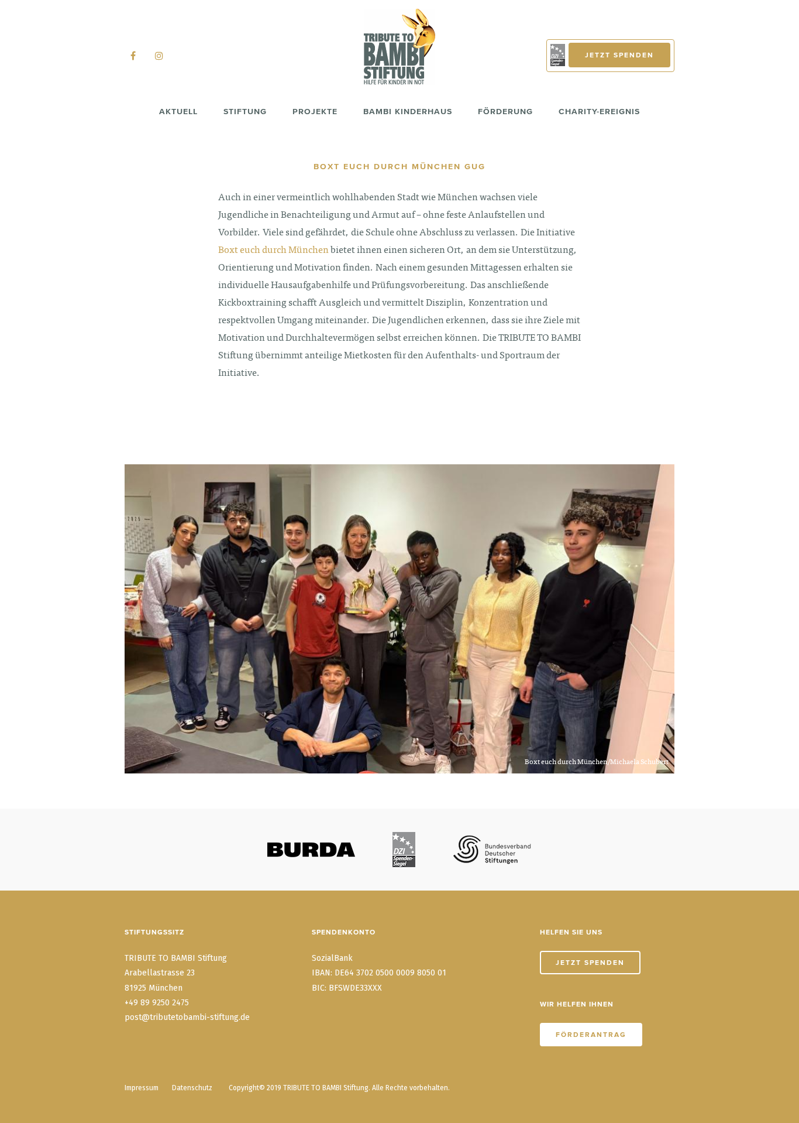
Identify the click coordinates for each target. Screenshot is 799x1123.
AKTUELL (178, 111)
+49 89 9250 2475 (157, 1003)
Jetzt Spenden (619, 55)
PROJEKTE (314, 111)
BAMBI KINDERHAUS (407, 111)
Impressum (142, 1088)
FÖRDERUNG (505, 111)
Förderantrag (591, 1034)
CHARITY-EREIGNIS (599, 111)
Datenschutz (192, 1088)
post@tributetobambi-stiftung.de (187, 1017)
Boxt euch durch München (273, 250)
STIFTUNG (245, 111)
